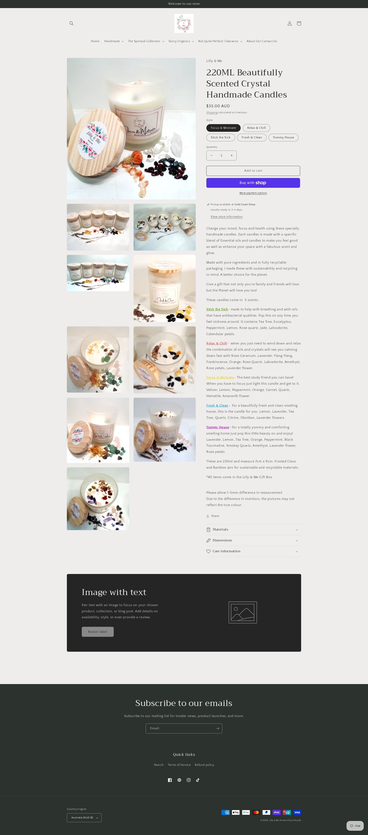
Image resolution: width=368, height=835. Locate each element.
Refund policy (204, 765)
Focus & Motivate (223, 128)
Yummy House (283, 137)
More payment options (253, 193)
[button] (71, 23)
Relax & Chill (256, 128)
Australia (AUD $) (82, 817)
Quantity (211, 146)
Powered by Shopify (290, 820)
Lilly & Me (274, 820)
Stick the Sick (221, 137)
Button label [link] (97, 632)
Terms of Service (179, 765)
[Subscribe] (217, 728)
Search (159, 765)
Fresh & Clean (252, 137)
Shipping (212, 112)
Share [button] (215, 516)
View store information (227, 216)
